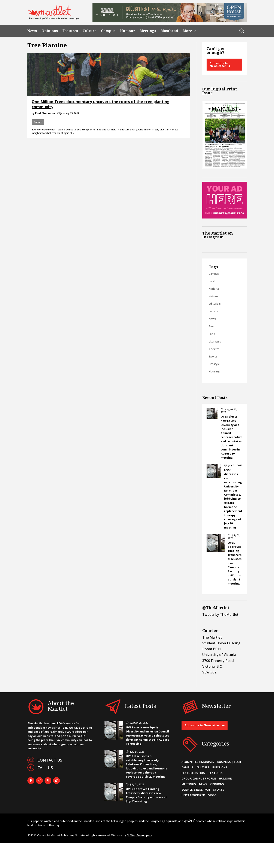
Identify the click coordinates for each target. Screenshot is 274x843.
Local (212, 281)
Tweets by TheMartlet (220, 614)
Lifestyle (214, 364)
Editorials (215, 304)
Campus (108, 31)
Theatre (214, 349)
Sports (213, 356)
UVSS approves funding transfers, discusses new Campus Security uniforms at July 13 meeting (146, 795)
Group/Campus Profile (199, 778)
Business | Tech (229, 762)
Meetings (148, 31)
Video (212, 795)
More (187, 31)
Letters (213, 311)
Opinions (50, 31)
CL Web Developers (139, 835)
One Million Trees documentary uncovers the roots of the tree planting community (101, 104)
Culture (89, 31)
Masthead (169, 31)
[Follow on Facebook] (30, 780)
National (214, 289)
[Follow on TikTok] (56, 780)
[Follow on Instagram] (39, 780)
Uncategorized (193, 795)
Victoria (213, 296)
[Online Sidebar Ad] (224, 217)
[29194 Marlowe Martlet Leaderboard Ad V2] (169, 20)
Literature (215, 341)
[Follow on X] (48, 780)
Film (211, 326)
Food (212, 334)
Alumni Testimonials (198, 762)
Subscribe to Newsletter (219, 64)
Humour (127, 31)
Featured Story (194, 773)
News (32, 31)
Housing (214, 371)
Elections (219, 767)
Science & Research (196, 789)
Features (70, 31)
